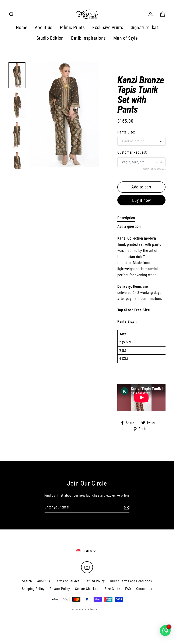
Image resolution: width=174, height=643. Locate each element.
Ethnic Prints (72, 27)
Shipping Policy (33, 589)
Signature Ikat (144, 27)
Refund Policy (95, 581)
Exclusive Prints (107, 27)
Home (21, 27)
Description (126, 218)
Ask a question (129, 226)
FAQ (128, 589)
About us (43, 27)
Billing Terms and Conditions (131, 581)
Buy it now (141, 200)
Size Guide (112, 589)
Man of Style (125, 38)
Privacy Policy (59, 589)
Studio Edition (50, 38)
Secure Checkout (87, 589)
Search (27, 581)
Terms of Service (67, 581)
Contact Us (144, 589)
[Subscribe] (126, 507)
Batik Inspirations (88, 38)
